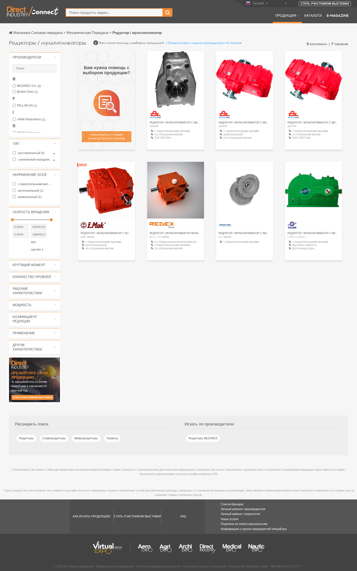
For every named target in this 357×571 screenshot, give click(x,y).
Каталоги (313, 15)
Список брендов (232, 504)
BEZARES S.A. (29, 86)
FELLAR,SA (27, 105)
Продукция (285, 15)
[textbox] (114, 12)
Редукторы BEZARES (203, 438)
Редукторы (26, 438)
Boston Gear (27, 92)
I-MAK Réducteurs (31, 119)
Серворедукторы (54, 438)
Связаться (106, 170)
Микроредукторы (86, 438)
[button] (34, 57)
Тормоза (112, 438)
